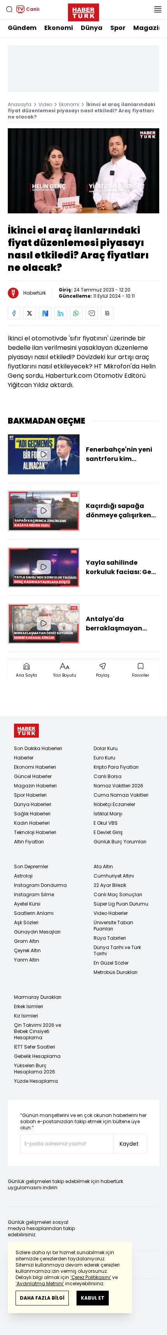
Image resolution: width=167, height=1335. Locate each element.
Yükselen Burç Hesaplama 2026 (34, 1068)
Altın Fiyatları (29, 841)
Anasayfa (19, 104)
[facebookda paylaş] (14, 313)
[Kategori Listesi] (157, 9)
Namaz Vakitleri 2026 (118, 785)
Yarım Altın (26, 959)
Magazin (148, 27)
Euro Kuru (104, 757)
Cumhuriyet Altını (114, 876)
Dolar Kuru (106, 748)
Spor (117, 27)
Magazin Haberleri (35, 785)
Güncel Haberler (33, 776)
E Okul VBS (106, 823)
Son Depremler (31, 866)
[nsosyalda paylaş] (45, 313)
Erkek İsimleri (28, 1006)
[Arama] (9, 9)
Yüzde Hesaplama (36, 1081)
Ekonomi (58, 27)
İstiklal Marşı (108, 813)
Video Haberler (111, 913)
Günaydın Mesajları (37, 931)
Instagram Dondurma (40, 885)
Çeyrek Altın (27, 950)
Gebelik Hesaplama (37, 1056)
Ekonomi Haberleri (35, 767)
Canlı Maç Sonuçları (118, 894)
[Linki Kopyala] (107, 313)
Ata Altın (103, 866)
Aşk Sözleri (26, 922)
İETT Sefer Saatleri (34, 1047)
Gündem (22, 27)
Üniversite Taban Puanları (113, 925)
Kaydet (129, 1144)
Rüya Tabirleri (110, 938)
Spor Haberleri (30, 795)
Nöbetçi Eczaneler (114, 804)
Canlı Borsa (108, 776)
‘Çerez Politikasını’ (90, 1277)
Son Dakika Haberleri (38, 748)
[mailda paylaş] (91, 313)
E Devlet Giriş (108, 832)
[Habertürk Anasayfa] (83, 11)
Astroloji (23, 876)
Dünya (92, 27)
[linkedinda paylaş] (60, 313)
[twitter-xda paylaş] (29, 313)
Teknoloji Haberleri (35, 832)
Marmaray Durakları (37, 997)
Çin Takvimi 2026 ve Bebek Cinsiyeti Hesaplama (37, 1031)
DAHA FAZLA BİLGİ (42, 1298)
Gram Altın (26, 941)
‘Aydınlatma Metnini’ (40, 1283)
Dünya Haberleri (32, 804)
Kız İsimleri (26, 1015)
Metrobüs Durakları (115, 972)
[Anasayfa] (26, 731)
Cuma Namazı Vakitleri (121, 795)
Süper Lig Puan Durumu (121, 903)
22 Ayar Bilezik (110, 885)
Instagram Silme (34, 894)
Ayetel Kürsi (27, 903)
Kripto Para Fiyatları (116, 767)
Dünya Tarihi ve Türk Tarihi (117, 950)
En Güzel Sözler (111, 963)
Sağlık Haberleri (32, 813)
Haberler (23, 757)
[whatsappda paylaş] (76, 313)
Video (45, 104)
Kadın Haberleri (32, 823)
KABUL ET (92, 1298)
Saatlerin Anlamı (34, 913)
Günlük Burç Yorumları (120, 841)
